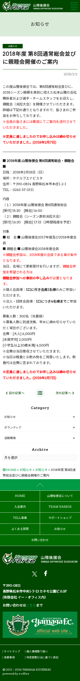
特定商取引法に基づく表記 (42, 657)
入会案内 (20, 506)
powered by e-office (16, 673)
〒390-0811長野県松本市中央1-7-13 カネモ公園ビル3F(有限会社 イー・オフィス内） (35, 591)
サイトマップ (12, 651)
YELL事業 (20, 518)
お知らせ (12, 46)
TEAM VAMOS (60, 506)
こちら (31, 605)
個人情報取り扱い (37, 651)
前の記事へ (16, 393)
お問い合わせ (40, 540)
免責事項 (9, 657)
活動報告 (10, 438)
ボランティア (12, 427)
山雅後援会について (60, 496)
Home (20, 496)
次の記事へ (63, 393)
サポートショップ (60, 518)
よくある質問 (20, 529)
